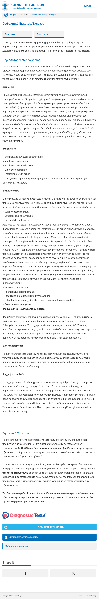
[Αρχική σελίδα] (23, 6)
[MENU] (95, 3)
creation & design (91, 596)
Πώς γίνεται (42, 34)
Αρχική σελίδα (24, 15)
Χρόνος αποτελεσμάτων (16, 546)
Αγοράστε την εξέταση (51, 527)
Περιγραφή (10, 34)
